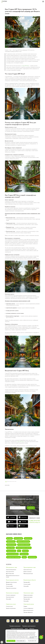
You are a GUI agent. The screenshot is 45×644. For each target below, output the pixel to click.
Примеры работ (9, 584)
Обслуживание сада (11, 567)
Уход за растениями (10, 571)
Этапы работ (26, 586)
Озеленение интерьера (12, 593)
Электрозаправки (32, 557)
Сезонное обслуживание (11, 569)
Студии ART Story (25, 65)
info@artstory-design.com (34, 522)
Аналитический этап (28, 569)
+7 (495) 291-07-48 (34, 520)
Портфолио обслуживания (17, 628)
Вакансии (32, 628)
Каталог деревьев (18, 538)
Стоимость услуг (9, 606)
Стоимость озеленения (10, 595)
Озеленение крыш (28, 593)
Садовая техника (24, 554)
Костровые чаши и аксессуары (13, 557)
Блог (11, 50)
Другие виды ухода (10, 573)
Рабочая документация (28, 573)
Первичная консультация (11, 588)
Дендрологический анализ (11, 582)
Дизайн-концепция (27, 571)
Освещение (25, 550)
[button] (13, 621)
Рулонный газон (28, 538)
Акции (26, 628)
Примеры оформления (28, 612)
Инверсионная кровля (28, 595)
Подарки (25, 606)
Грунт (19, 550)
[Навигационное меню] (43, 1)
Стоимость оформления (28, 608)
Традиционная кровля (28, 597)
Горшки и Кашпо (10, 547)
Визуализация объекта (30, 580)
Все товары (9, 538)
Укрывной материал (11, 544)
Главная (6, 50)
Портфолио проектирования (29, 626)
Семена (24, 557)
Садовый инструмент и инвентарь (24, 547)
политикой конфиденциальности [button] (28, 511)
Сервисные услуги (11, 541)
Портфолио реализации (14, 626)
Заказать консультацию (11, 608)
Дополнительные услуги (28, 610)
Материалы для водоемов (12, 554)
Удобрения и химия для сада (23, 541)
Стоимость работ (9, 586)
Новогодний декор (29, 604)
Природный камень (11, 550)
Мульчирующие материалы (23, 544)
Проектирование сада (30, 567)
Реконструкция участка (12, 580)
